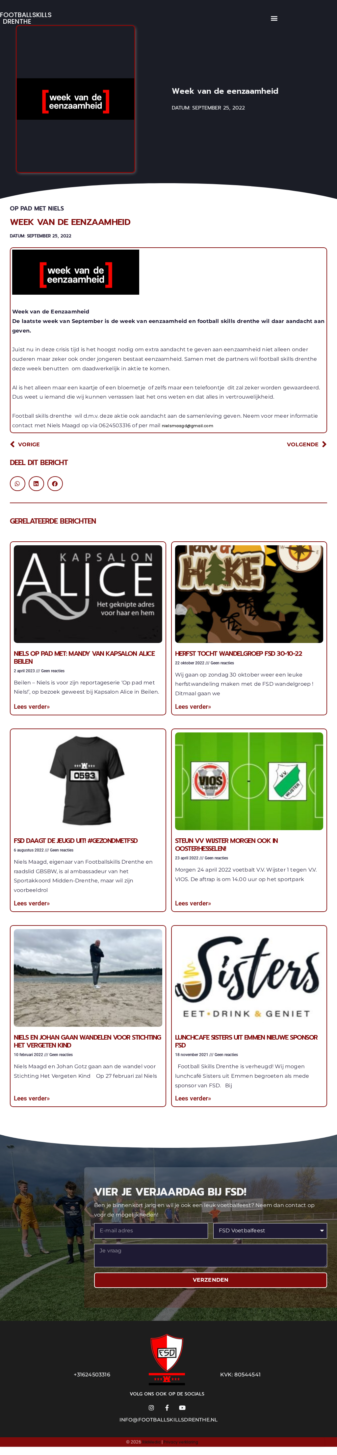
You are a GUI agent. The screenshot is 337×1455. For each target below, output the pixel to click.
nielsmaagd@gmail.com (187, 426)
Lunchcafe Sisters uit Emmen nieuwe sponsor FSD (246, 1041)
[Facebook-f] (167, 1408)
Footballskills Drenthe (26, 18)
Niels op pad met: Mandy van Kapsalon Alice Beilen (84, 657)
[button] (274, 18)
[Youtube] (182, 1408)
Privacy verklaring (181, 1442)
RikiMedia (151, 1442)
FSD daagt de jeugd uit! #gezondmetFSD (76, 841)
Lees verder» (32, 706)
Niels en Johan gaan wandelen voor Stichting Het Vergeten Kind (87, 1041)
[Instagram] (151, 1408)
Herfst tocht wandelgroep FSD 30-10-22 (238, 653)
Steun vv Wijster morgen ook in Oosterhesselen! (226, 844)
